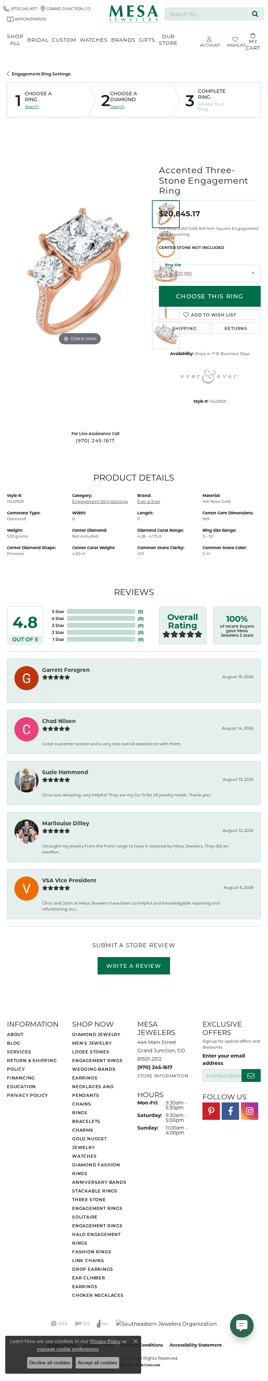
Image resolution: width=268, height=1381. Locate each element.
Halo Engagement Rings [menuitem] (96, 1238)
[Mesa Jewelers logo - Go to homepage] (133, 14)
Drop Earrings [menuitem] (92, 1269)
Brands (123, 40)
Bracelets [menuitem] (86, 1121)
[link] (20, 8)
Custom (64, 40)
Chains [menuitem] (81, 1104)
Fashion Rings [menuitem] (91, 1251)
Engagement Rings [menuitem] (97, 1060)
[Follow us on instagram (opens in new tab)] (249, 1111)
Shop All (15, 39)
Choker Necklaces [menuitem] (98, 1295)
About (15, 1034)
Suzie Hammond (65, 772)
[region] (79, 274)
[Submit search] (255, 14)
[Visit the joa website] (103, 1323)
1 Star (58, 639)
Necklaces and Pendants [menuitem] (93, 1091)
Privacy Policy (27, 1095)
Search (32, 106)
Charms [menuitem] (82, 1130)
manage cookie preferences (68, 1349)
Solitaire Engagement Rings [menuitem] (97, 1221)
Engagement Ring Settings (41, 74)
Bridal (37, 40)
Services (19, 1051)
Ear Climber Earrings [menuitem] (88, 1282)
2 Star (58, 632)
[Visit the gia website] (59, 1323)
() (140, 611)
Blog (13, 1043)
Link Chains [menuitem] (88, 1260)
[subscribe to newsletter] (251, 1075)
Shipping (184, 328)
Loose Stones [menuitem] (90, 1051)
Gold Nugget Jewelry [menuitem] (89, 1143)
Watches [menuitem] (84, 1156)
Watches (94, 40)
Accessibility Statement (196, 1345)
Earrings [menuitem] (84, 1078)
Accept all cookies (97, 1362)
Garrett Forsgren (66, 669)
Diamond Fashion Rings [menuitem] (96, 1169)
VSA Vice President (69, 880)
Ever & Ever (148, 501)
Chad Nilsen (59, 720)
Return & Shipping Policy (32, 1065)
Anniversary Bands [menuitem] (99, 1182)
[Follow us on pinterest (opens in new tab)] (211, 1111)
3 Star (58, 625)
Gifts (147, 40)
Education (21, 1086)
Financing (21, 1078)
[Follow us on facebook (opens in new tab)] (230, 1111)
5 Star (58, 611)
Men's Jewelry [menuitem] (92, 1043)
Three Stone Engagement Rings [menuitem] (97, 1204)
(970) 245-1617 (95, 440)
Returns (235, 328)
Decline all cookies (49, 1362)
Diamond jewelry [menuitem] (96, 1034)
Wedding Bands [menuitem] (93, 1069)
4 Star (58, 618)
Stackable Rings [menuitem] (94, 1191)
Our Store (168, 39)
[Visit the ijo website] (82, 1323)
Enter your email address (223, 1059)
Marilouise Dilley (65, 823)
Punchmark (148, 1365)
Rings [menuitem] (79, 1112)
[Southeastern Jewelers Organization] (166, 1324)
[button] (58, 331)
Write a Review (133, 965)
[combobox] (206, 14)
